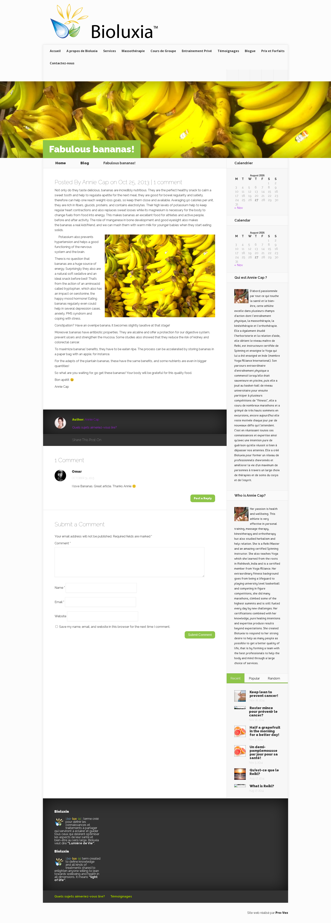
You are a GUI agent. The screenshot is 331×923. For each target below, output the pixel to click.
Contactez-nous (62, 63)
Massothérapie (133, 51)
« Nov (238, 208)
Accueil (55, 51)
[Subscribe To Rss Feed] (267, 75)
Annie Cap (95, 182)
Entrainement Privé (197, 51)
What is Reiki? (262, 786)
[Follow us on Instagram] (256, 75)
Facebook (115, 440)
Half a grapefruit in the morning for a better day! (265, 731)
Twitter (123, 440)
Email (59, 602)
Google (108, 440)
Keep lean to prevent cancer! (264, 694)
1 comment (168, 182)
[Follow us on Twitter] (232, 75)
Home (60, 163)
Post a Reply (203, 498)
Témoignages (228, 51)
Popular (254, 678)
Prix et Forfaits (272, 51)
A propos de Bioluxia (81, 51)
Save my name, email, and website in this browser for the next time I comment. (114, 627)
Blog (84, 163)
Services (109, 51)
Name (60, 587)
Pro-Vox (281, 913)
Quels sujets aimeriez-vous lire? (94, 427)
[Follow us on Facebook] (244, 75)
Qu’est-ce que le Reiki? (264, 772)
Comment (63, 543)
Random (274, 678)
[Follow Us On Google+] (279, 75)
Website (60, 616)
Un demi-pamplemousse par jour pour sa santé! (264, 752)
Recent (235, 678)
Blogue (250, 51)
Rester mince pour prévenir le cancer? (263, 711)
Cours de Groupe (163, 51)
